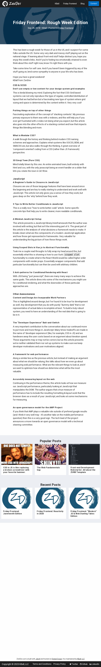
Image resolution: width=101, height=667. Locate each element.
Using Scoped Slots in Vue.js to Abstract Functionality (41, 247)
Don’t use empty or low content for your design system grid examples (49, 88)
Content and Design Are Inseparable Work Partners (39, 297)
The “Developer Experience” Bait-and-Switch (36, 322)
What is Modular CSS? (24, 135)
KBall (57, 3)
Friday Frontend (70, 3)
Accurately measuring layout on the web (34, 379)
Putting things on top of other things (32, 110)
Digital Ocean (57, 659)
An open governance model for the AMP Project (37, 407)
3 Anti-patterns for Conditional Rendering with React (40, 272)
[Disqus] (50, 557)
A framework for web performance (31, 354)
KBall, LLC (81, 659)
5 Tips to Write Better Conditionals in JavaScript (38, 204)
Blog (82, 3)
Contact (94, 4)
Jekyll (38, 659)
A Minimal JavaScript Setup (27, 219)
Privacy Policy (59, 664)
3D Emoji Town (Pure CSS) (26, 160)
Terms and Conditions (42, 664)
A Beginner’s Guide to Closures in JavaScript (36, 182)
